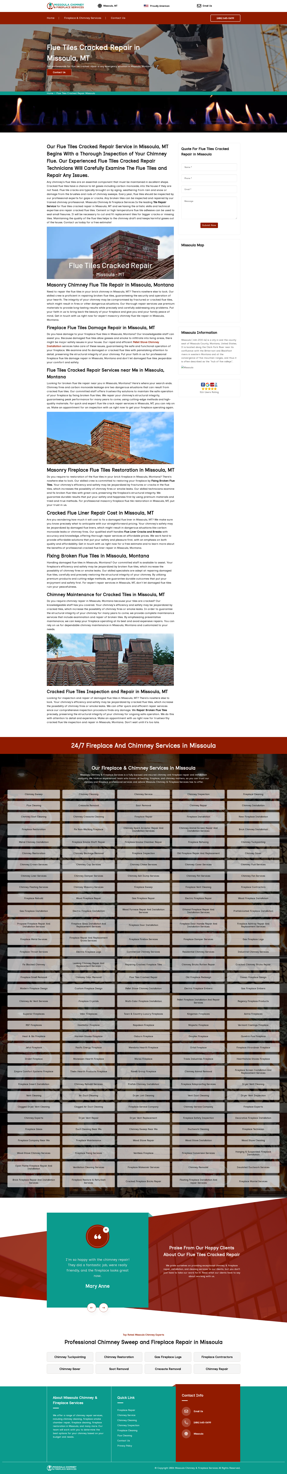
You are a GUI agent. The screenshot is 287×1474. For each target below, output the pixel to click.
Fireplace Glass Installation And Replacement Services (88, 925)
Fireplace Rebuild (33, 898)
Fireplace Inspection (143, 853)
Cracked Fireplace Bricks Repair (143, 1181)
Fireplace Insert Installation (33, 1084)
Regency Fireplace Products (253, 1001)
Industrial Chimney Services (253, 951)
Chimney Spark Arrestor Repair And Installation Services (143, 829)
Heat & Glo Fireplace (33, 1036)
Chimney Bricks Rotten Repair (198, 964)
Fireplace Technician (253, 1129)
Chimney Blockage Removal (89, 853)
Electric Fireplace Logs (88, 951)
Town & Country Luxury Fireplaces (143, 1013)
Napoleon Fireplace (143, 1025)
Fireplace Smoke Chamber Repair (143, 842)
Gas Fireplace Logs (253, 939)
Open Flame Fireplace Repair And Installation (33, 1167)
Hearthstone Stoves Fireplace (253, 1058)
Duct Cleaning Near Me (88, 1129)
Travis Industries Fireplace (198, 1058)
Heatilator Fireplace (89, 1025)
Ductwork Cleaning (198, 1129)
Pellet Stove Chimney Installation (143, 988)
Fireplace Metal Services (33, 939)
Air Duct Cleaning (88, 1095)
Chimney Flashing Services (33, 887)
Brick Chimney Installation (253, 829)
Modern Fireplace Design (34, 988)
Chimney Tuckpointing (253, 842)
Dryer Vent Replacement (143, 1117)
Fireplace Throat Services (34, 951)
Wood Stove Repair (143, 1140)
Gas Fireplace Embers (253, 988)
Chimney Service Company (198, 1106)
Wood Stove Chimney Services (33, 1153)
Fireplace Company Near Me (34, 1140)
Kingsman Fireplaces (198, 1013)
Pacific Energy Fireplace (88, 1047)
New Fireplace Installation (253, 816)
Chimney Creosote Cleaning (88, 816)
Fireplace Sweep (143, 887)
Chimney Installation (253, 805)
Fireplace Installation (198, 816)
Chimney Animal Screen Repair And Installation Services (198, 829)
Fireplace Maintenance (88, 1140)
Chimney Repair (198, 805)
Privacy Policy (124, 1445)
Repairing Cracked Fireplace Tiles (143, 964)
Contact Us (118, 18)
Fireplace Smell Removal (33, 977)
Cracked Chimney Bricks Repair (253, 964)
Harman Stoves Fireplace (89, 1036)
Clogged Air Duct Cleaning (88, 1106)
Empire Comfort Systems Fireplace (33, 1071)
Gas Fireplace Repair (143, 898)
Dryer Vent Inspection (253, 1095)
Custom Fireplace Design (88, 988)
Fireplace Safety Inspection (198, 1117)
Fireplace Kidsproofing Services (198, 1084)
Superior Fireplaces (34, 1013)
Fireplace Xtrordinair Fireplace (253, 1047)
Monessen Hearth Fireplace (88, 1058)
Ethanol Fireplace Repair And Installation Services (198, 911)
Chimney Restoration (33, 853)
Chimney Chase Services (143, 864)
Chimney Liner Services (33, 875)
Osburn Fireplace (143, 1036)
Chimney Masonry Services (88, 887)
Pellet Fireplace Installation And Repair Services (198, 1001)
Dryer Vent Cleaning (253, 1084)
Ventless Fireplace (143, 1153)
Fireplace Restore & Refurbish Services (89, 1181)
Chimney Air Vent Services (33, 1001)
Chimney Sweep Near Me (143, 1129)
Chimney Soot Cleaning (33, 816)
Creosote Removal (88, 805)
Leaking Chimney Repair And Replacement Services (88, 964)
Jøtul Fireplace (34, 1047)
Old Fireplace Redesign (198, 977)
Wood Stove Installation (198, 1140)
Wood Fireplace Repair (88, 898)
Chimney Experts (33, 1117)
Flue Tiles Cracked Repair (143, 977)
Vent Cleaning (33, 1095)
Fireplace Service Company (143, 1106)
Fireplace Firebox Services (143, 939)
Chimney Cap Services (88, 864)
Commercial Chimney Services (143, 951)
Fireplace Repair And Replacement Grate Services (89, 939)
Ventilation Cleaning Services (88, 1167)
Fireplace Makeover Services (143, 1167)
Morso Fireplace (143, 1058)
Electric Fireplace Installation (89, 911)
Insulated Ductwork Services (253, 1167)
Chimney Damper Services (88, 875)
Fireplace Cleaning (253, 794)
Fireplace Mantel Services (253, 1181)
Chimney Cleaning (88, 794)
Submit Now (209, 225)
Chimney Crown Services (34, 864)
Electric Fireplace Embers (198, 988)
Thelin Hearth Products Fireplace (88, 1071)
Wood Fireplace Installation (253, 898)
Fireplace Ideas (33, 1129)
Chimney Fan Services (253, 875)
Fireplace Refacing (198, 842)
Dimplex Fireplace (198, 1036)
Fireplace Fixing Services (88, 1153)
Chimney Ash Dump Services (143, 875)
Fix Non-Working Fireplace (88, 829)
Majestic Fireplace (198, 1025)
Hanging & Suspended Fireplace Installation (253, 1153)
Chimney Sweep (34, 794)
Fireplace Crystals (89, 1001)
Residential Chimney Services (198, 951)
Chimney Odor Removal (88, 977)
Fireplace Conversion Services (198, 1153)
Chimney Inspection (198, 794)
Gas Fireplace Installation (34, 911)
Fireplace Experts (253, 1106)
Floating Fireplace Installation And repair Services (198, 1181)
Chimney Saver (253, 853)
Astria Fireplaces (253, 1013)
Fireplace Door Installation (143, 925)
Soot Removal (143, 805)
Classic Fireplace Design (253, 977)
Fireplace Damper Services (198, 939)
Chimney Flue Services (253, 864)
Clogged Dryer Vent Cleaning (34, 1106)
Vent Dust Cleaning (198, 1095)
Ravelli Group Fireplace (143, 1071)
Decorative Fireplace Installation (253, 1117)
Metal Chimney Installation (34, 842)
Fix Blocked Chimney (33, 964)
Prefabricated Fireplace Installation (253, 911)
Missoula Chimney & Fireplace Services (196, 1468)
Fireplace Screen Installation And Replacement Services (253, 1071)
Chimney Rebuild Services (88, 1084)
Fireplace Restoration (34, 829)
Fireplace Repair (143, 816)
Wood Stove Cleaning (253, 1140)
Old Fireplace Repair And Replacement (198, 853)
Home (50, 18)
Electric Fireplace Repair (198, 898)
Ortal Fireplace (198, 1047)
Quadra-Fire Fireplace (253, 1036)
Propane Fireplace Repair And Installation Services (33, 925)
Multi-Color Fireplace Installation (143, 1001)
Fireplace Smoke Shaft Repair (88, 842)
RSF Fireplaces (34, 1025)
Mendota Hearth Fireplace (143, 1047)
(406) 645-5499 (225, 18)
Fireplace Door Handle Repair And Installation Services (198, 925)
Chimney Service (143, 794)
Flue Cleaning (33, 805)
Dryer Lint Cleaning (143, 1095)
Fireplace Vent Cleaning (198, 887)
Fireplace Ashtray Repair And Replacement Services (253, 925)
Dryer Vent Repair (89, 1117)
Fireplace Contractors (253, 887)
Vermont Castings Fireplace (253, 1025)
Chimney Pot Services (198, 875)
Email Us (207, 5)
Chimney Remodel (198, 1167)
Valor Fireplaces (88, 1013)
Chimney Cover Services (198, 864)
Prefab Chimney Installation (143, 1084)
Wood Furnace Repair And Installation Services (143, 911)
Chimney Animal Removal (198, 1071)
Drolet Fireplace (34, 1058)
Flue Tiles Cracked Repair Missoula (75, 93)
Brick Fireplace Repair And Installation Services (34, 1181)
